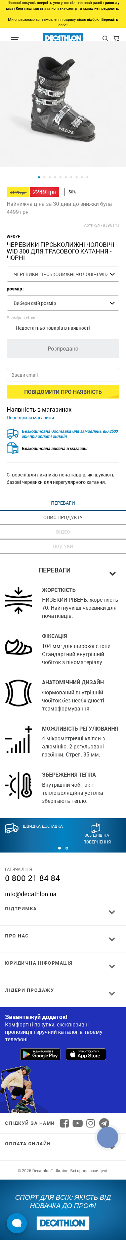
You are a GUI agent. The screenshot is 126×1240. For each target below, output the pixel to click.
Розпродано (63, 348)
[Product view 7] (71, 177)
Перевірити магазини (30, 417)
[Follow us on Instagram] (90, 1123)
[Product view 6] (66, 177)
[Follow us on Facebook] (64, 1123)
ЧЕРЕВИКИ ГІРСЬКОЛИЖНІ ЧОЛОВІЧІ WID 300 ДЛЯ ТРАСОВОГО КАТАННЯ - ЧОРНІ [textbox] (66, 274)
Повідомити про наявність (63, 392)
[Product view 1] (39, 177)
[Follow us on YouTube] (78, 1123)
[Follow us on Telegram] (104, 1123)
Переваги (63, 503)
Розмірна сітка (21, 317)
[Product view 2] (44, 177)
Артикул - (93, 225)
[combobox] (63, 274)
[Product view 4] (55, 177)
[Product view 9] (82, 177)
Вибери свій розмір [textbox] (35, 303)
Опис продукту (63, 517)
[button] (59, 848)
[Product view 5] (60, 177)
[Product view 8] (77, 177)
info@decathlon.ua (30, 894)
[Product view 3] (50, 177)
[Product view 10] (87, 177)
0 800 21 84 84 (32, 878)
